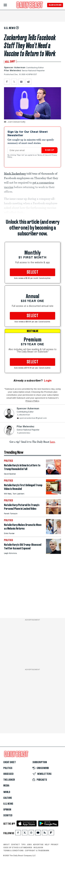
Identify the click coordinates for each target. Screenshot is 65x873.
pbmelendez (24, 433)
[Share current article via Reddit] (28, 82)
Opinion (7, 809)
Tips (23, 844)
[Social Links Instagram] (31, 833)
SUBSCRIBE (55, 5)
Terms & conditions (13, 850)
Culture (7, 798)
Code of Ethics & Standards (17, 847)
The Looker (9, 779)
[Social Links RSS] (44, 833)
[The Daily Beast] (30, 5)
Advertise (38, 844)
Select (32, 272)
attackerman (24, 415)
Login (48, 380)
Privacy (54, 844)
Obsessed (8, 774)
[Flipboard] (51, 833)
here (52, 441)
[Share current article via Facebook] (7, 82)
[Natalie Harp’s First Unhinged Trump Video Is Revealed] (53, 493)
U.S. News (8, 803)
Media (6, 785)
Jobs (29, 844)
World (6, 792)
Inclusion (38, 847)
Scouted (7, 815)
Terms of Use (43, 155)
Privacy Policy (32, 401)
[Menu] (8, 5)
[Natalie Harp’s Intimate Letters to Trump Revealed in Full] (53, 473)
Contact (15, 844)
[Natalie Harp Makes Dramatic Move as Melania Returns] (53, 533)
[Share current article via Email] (21, 82)
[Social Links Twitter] (24, 833)
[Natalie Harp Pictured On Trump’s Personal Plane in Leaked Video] (53, 513)
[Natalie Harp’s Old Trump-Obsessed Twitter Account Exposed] (53, 553)
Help (47, 844)
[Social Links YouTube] (38, 833)
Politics (7, 768)
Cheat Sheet (9, 762)
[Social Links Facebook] (18, 833)
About (6, 844)
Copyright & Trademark (37, 850)
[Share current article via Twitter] (14, 82)
